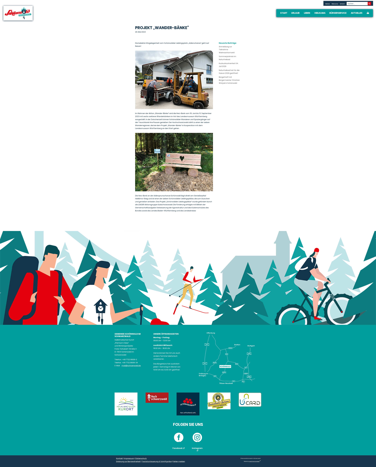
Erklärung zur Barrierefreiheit (128, 461)
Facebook (178, 448)
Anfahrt (342, 4)
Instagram (197, 448)
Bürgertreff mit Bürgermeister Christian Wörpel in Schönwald (229, 80)
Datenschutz (141, 458)
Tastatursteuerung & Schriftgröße (157, 461)
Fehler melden (179, 461)
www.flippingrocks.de (254, 461)
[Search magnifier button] (369, 3)
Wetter (327, 4)
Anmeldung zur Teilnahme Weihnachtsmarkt (227, 49)
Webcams (335, 4)
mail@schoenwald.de (131, 365)
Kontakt (119, 458)
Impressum (129, 458)
